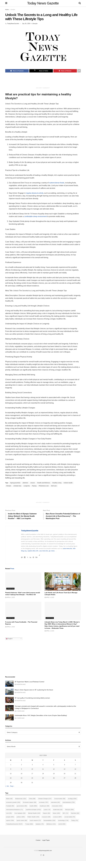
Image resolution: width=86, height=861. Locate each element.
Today (74, 820)
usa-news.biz (43, 551)
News (56, 813)
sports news (22, 820)
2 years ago (20, 711)
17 (32, 773)
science (57, 816)
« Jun (7, 786)
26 (54, 778)
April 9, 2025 (10, 597)
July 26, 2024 (26, 23)
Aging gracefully (15, 483)
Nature (46, 813)
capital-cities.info (32, 551)
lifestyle (8, 486)
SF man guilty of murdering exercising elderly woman (32, 698)
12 (54, 769)
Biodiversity (20, 798)
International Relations (14, 809)
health (33, 806)
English (10, 638)
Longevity (27, 486)
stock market (35, 820)
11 (43, 769)
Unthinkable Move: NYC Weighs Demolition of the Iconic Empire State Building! (41, 715)
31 (32, 782)
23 (21, 778)
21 (75, 773)
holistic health (68, 483)
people (10, 816)
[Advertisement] (43, 81)
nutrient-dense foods (56, 183)
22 (10, 778)
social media (69, 816)
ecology (72, 798)
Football (10, 806)
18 (43, 773)
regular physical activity (34, 193)
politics (21, 816)
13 (64, 769)
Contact (38, 840)
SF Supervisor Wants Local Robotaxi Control (29, 682)
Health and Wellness (43, 483)
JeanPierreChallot (33, 809)
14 (75, 769)
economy (43, 802)
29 (10, 782)
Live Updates (20, 813)
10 (32, 769)
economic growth (13, 802)
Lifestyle (12, 9)
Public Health (33, 816)
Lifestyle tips (17, 486)
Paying (34, 486)
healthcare (44, 806)
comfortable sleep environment (35, 216)
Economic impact (29, 802)
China (32, 798)
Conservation (59, 798)
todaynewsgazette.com (45, 850)
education (55, 802)
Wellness (51, 824)
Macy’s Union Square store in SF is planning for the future (34, 690)
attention (25, 483)
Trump (29, 824)
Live (9, 813)
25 (43, 778)
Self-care (54, 486)
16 (21, 773)
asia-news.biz (67, 548)
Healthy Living (56, 483)
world (62, 824)
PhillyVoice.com (44, 486)
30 (21, 782)
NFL (65, 813)
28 (75, 778)
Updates (40, 824)
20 (64, 773)
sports (10, 820)
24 (32, 778)
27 (64, 778)
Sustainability (49, 820)
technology (63, 820)
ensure (33, 483)
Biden (9, 798)
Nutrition (75, 813)
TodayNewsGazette (13, 23)
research (46, 816)
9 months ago (20, 684)
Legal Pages (46, 840)
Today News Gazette (43, 3)
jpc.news (52, 551)
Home (7, 9)
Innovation (57, 806)
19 (54, 773)
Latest (47, 809)
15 (10, 773)
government (22, 806)
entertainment (69, 802)
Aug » (12, 786)
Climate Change (44, 798)
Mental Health (34, 813)
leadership (58, 809)
